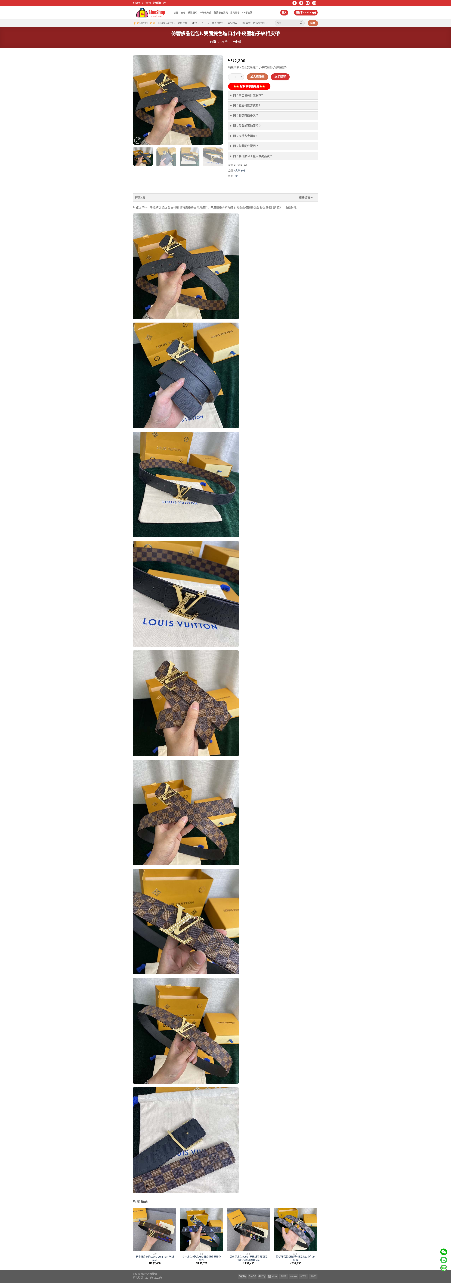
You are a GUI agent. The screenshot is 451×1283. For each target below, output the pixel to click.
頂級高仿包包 (165, 23)
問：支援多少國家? (245, 136)
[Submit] (301, 23)
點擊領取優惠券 (249, 86)
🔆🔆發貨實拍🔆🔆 (144, 23)
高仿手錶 (182, 23)
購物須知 (192, 12)
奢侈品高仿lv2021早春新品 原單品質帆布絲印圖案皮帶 (248, 1258)
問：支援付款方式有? (246, 105)
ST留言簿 (247, 12)
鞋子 (204, 23)
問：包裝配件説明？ (245, 146)
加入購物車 (257, 76)
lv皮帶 (237, 42)
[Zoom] (137, 140)
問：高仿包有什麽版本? (248, 95)
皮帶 (194, 23)
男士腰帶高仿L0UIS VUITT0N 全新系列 (155, 1258)
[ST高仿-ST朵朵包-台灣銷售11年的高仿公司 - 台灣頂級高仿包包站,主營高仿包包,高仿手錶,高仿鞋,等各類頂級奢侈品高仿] (150, 13)
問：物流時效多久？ (245, 115)
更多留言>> (306, 197)
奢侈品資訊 (259, 23)
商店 (183, 12)
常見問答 (235, 12)
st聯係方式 (205, 12)
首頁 (176, 12)
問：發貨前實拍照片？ (247, 125)
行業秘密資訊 (221, 12)
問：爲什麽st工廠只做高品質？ (253, 156)
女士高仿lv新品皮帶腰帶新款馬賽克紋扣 (201, 1258)
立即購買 (280, 76)
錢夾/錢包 (217, 23)
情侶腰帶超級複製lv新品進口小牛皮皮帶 (295, 1258)
